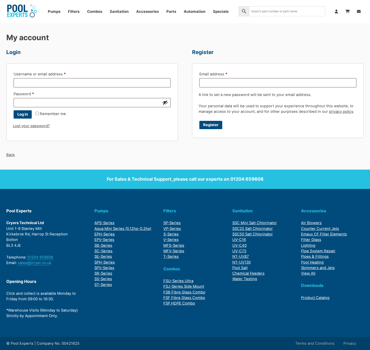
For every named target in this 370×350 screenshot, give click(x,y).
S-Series (171, 234)
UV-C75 (239, 251)
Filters (74, 11)
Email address (221, 74)
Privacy (349, 343)
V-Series (171, 239)
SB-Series (103, 245)
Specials (221, 11)
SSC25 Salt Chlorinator (252, 228)
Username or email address (48, 74)
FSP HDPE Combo (179, 303)
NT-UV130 (241, 262)
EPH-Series (104, 234)
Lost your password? (31, 126)
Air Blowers (311, 223)
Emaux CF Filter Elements (324, 234)
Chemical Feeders (248, 273)
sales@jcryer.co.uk (34, 263)
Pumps (54, 11)
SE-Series (103, 256)
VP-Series (172, 228)
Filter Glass (311, 239)
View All (308, 273)
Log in (22, 114)
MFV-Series (173, 251)
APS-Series (104, 223)
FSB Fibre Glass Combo (184, 292)
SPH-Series (104, 262)
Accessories (147, 11)
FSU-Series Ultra (178, 281)
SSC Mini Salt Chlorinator (254, 223)
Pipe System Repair (318, 251)
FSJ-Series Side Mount (183, 286)
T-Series (171, 256)
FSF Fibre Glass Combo (184, 297)
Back (10, 155)
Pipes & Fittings (315, 256)
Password (32, 93)
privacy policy (341, 111)
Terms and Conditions (315, 343)
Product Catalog (315, 297)
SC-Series (103, 251)
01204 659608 (247, 179)
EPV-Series (104, 239)
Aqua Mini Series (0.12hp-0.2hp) (122, 228)
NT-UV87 (240, 256)
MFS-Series (173, 245)
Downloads (312, 285)
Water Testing (244, 279)
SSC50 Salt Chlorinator (252, 234)
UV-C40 (239, 245)
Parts (171, 11)
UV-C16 (239, 239)
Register (210, 125)
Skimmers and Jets (318, 268)
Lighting (308, 245)
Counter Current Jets (320, 228)
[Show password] (165, 102)
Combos (94, 11)
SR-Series (103, 273)
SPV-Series (104, 268)
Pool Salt (240, 268)
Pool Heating (312, 262)
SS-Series (103, 279)
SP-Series (172, 223)
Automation (194, 11)
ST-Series (103, 284)
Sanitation (119, 11)
